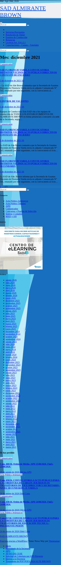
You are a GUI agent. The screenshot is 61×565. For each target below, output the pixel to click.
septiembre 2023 (13, 370)
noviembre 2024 (13, 334)
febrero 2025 (11, 326)
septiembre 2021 (13, 431)
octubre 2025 (11, 306)
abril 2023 (10, 383)
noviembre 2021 (13, 426)
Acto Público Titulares (16, 203)
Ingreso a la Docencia (15, 559)
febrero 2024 (11, 357)
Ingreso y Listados (14, 214)
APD (8, 206)
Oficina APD (25, 472)
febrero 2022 (11, 419)
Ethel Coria (25, 493)
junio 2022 (10, 408)
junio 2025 (10, 316)
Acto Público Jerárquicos (17, 201)
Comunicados (6, 64)
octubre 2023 (11, 367)
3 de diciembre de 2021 (11, 80)
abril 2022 (10, 414)
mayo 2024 (11, 349)
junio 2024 (10, 347)
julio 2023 (10, 375)
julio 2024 (10, 344)
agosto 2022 (11, 403)
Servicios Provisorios (15, 32)
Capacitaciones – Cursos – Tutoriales (22, 45)
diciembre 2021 (13, 424)
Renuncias (10, 40)
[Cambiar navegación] (1, 22)
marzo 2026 (11, 293)
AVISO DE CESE (14, 553)
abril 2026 (10, 290)
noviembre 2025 (13, 303)
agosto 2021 (11, 434)
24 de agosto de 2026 (10, 493)
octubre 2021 (11, 429)
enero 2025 (11, 329)
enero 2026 (11, 298)
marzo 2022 (11, 416)
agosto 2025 (11, 311)
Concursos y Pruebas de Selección (21, 211)
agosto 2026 (11, 280)
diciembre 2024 (13, 331)
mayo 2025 (11, 318)
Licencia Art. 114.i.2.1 (16, 42)
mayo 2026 (11, 288)
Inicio (8, 546)
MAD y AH (11, 216)
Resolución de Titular (15, 35)
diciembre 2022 (13, 393)
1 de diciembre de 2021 (11, 107)
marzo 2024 (11, 354)
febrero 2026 (11, 295)
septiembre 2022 (13, 401)
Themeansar (54, 541)
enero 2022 (11, 421)
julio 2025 (10, 313)
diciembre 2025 (13, 300)
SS (23, 80)
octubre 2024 (11, 336)
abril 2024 (10, 352)
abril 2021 (10, 444)
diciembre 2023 (13, 362)
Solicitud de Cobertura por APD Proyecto (24, 556)
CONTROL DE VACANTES (14, 101)
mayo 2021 (11, 442)
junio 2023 (10, 378)
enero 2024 (11, 360)
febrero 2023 (11, 388)
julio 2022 (10, 406)
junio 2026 (10, 285)
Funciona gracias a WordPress (14, 541)
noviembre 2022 (13, 396)
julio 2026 (10, 282)
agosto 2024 (11, 342)
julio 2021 (10, 437)
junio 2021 (10, 439)
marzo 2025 (11, 324)
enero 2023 (11, 390)
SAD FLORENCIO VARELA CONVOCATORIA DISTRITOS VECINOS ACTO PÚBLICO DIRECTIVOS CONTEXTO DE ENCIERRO (28, 72)
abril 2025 (10, 321)
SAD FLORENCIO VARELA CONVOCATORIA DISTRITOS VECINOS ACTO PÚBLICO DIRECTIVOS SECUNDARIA (28, 163)
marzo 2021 (11, 447)
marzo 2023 (11, 385)
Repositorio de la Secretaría (18, 548)
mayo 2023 (11, 380)
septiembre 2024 (13, 339)
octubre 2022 (11, 398)
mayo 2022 (11, 411)
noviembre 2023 (13, 365)
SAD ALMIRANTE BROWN (14, 536)
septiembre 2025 (13, 308)
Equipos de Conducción (16, 37)
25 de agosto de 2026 (10, 472)
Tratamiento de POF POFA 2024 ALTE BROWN (28, 561)
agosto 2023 (11, 372)
